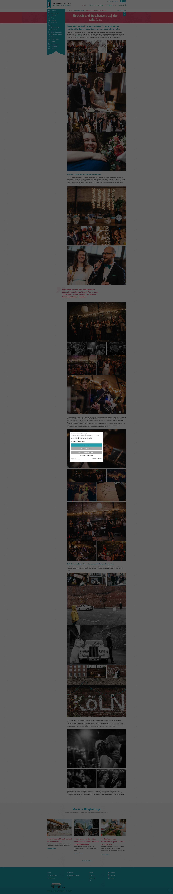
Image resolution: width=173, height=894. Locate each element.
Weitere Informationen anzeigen (86, 455)
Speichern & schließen (86, 448)
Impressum (100, 458)
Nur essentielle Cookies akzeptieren (86, 452)
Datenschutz (94, 458)
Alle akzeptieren (86, 445)
